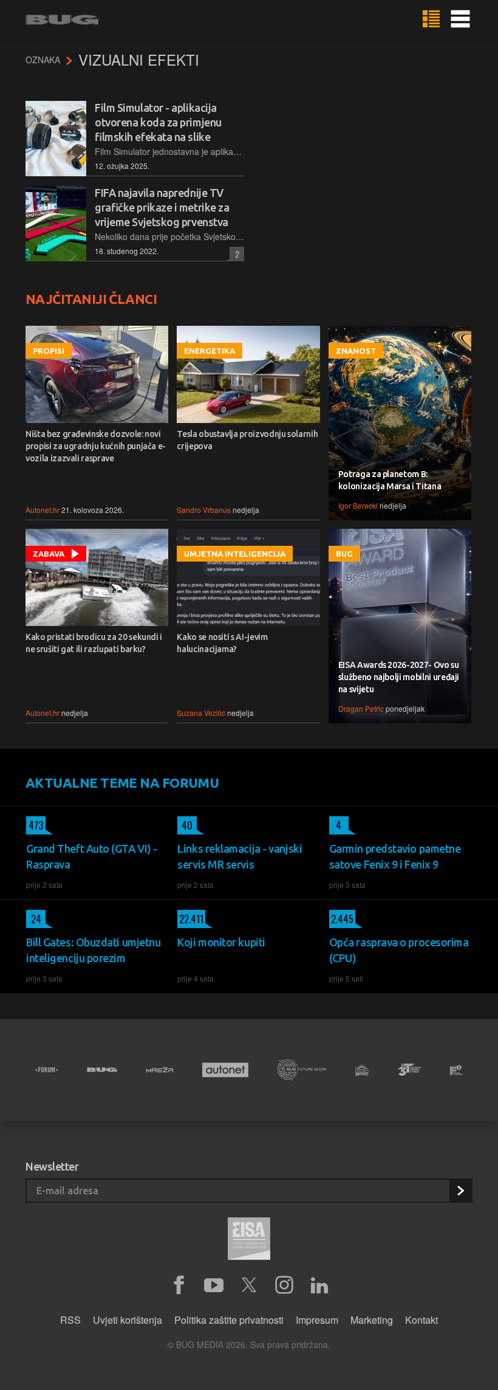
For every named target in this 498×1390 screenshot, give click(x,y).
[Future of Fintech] (456, 1070)
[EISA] (249, 1240)
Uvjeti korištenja (127, 1320)
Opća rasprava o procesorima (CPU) (399, 950)
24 (33, 919)
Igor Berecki (358, 505)
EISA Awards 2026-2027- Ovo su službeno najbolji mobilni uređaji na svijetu (398, 677)
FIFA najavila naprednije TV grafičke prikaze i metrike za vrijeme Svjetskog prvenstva (162, 207)
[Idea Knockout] (362, 1070)
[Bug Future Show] (302, 1070)
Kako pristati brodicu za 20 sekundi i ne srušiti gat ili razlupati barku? (94, 643)
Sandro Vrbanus (204, 509)
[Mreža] (160, 1069)
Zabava (48, 553)
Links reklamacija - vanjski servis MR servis (239, 856)
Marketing (371, 1320)
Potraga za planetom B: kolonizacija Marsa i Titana (390, 480)
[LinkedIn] (319, 1285)
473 (34, 825)
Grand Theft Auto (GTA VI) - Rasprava (91, 856)
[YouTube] (213, 1285)
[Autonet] (225, 1070)
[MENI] (460, 19)
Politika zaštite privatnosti (229, 1320)
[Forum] (46, 1069)
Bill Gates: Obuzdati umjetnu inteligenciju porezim (93, 950)
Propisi (48, 350)
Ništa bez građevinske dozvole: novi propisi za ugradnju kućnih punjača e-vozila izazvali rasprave (96, 446)
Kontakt (421, 1320)
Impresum (317, 1320)
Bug (344, 553)
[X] (249, 1285)
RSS (70, 1320)
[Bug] (102, 1070)
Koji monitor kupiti (221, 942)
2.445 (341, 919)
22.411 (190, 919)
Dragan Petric (361, 708)
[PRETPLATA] (460, 1191)
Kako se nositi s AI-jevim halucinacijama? (222, 643)
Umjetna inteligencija (234, 553)
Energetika (209, 350)
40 (185, 825)
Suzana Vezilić (201, 712)
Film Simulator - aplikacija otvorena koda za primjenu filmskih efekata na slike (158, 122)
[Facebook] (178, 1285)
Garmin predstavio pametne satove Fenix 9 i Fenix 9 (395, 856)
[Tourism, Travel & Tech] (409, 1069)
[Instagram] (284, 1285)
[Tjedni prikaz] (431, 19)
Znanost (356, 350)
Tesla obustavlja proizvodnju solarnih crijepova (247, 440)
